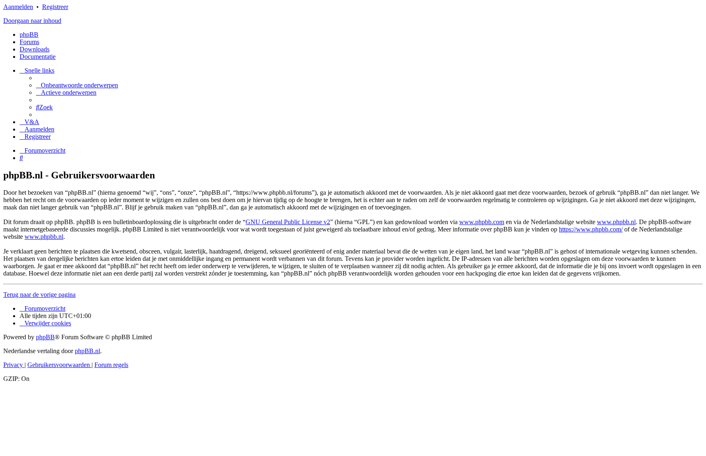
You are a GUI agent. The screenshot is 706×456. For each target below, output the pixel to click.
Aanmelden (18, 6)
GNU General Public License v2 (288, 221)
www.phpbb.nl (616, 221)
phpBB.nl (87, 350)
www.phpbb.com (481, 221)
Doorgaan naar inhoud (32, 20)
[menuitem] (77, 85)
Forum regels (111, 364)
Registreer (55, 6)
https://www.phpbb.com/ (591, 229)
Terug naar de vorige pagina (39, 294)
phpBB (29, 34)
